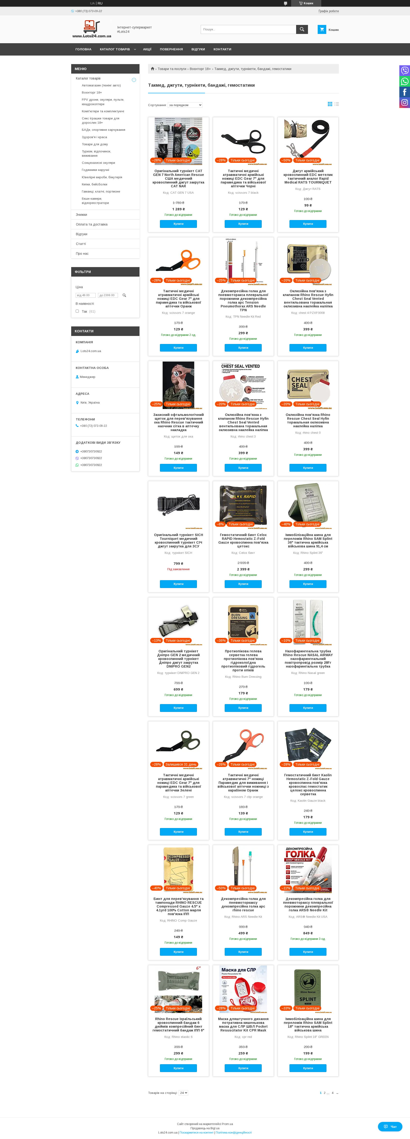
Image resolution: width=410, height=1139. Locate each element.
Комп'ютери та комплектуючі (103, 111)
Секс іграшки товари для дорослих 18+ (100, 120)
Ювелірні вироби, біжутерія (102, 177)
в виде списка (337, 105)
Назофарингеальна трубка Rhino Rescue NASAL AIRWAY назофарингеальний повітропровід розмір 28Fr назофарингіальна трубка (308, 658)
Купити (178, 224)
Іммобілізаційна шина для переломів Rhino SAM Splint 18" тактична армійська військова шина (308, 1024)
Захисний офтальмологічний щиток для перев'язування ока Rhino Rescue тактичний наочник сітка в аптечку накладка (178, 422)
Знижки (81, 215)
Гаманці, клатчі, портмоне (101, 191)
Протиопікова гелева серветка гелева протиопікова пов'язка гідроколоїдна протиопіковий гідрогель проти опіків (243, 660)
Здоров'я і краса (94, 137)
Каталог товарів (115, 49)
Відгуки (198, 49)
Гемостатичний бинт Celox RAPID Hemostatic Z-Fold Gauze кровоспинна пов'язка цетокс (243, 540)
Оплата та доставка (91, 224)
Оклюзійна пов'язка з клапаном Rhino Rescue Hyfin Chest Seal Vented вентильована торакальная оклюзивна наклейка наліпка (308, 298)
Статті (81, 244)
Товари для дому (95, 144)
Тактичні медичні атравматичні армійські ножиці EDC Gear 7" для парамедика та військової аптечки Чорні (243, 178)
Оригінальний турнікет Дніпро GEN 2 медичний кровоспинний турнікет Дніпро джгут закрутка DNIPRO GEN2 (178, 658)
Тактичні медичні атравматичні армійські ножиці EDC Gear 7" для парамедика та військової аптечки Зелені (178, 782)
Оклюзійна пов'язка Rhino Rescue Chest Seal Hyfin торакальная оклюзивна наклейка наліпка (308, 420)
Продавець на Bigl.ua (205, 1128)
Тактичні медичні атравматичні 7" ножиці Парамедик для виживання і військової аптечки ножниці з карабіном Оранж (243, 782)
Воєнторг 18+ (200, 69)
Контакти (222, 49)
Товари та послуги (172, 69)
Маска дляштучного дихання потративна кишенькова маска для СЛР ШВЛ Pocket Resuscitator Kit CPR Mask (243, 1024)
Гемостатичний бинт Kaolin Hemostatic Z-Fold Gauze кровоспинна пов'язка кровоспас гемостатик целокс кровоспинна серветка (308, 784)
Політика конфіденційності (234, 1132)
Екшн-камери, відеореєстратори (95, 201)
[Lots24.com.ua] (91, 37)
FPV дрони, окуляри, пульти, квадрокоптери (103, 102)
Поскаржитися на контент (197, 1132)
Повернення (171, 49)
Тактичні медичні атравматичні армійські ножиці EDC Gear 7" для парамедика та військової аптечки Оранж (178, 298)
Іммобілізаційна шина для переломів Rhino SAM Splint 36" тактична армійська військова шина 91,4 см (308, 540)
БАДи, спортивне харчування (103, 130)
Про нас (82, 253)
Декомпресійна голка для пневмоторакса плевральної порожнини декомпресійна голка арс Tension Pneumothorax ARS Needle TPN (243, 300)
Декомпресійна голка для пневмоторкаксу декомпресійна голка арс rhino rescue (243, 904)
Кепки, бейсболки (94, 184)
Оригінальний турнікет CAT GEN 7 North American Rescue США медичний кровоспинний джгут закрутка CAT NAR (178, 178)
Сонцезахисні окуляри (98, 163)
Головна (83, 49)
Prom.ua (227, 1124)
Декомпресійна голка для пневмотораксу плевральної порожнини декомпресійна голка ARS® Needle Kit (308, 904)
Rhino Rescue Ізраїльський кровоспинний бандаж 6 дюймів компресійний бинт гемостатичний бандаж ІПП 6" (178, 1024)
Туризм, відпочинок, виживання (96, 153)
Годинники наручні (95, 170)
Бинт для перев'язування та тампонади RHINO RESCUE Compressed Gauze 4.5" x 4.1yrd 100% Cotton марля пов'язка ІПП (179, 906)
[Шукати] (302, 29)
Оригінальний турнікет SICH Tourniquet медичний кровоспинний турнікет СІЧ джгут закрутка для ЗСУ (178, 540)
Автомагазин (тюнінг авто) (101, 85)
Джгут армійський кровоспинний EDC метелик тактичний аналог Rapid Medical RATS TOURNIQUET (308, 176)
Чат (394, 1127)
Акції (147, 49)
